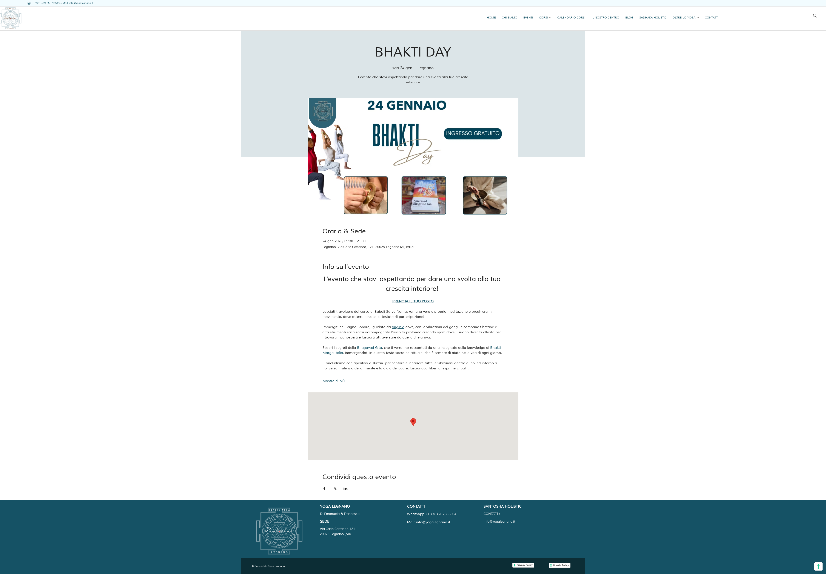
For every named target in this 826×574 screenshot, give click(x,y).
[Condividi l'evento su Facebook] (324, 488)
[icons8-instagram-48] (29, 3)
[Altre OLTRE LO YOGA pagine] (698, 18)
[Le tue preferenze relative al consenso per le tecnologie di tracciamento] (818, 566)
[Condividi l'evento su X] (335, 488)
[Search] (815, 15)
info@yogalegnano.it (81, 3)
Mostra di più (333, 381)
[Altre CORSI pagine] (550, 18)
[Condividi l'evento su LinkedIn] (346, 488)
